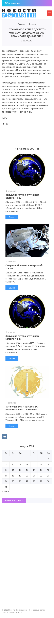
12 (20, 469)
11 (13, 469)
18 (13, 475)
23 (48, 475)
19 (20, 475)
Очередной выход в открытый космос (23, 267)
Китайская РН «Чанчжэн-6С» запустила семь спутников (22, 408)
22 (41, 475)
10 (6, 469)
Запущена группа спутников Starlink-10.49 (22, 337)
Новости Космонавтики (23, 14)
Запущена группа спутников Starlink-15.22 (22, 196)
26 (20, 481)
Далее (12, 217)
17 (6, 475)
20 (27, 475)
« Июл (5, 491)
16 (48, 469)
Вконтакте (4, 436)
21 (34, 475)
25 (13, 481)
